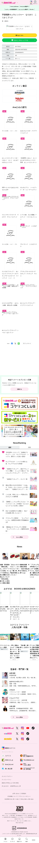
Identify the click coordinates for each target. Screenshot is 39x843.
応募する (19, 389)
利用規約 (23, 793)
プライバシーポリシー (25, 796)
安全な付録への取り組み (27, 799)
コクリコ (14, 659)
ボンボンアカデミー (7, 776)
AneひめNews (15, 6)
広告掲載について (12, 796)
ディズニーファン (6, 779)
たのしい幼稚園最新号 (11, 9)
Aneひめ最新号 (24, 6)
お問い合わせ (16, 793)
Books (32, 9)
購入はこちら (19, 35)
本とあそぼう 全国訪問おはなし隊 (11, 786)
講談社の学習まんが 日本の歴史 (10, 783)
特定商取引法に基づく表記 (12, 799)
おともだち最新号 (23, 9)
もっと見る (19, 537)
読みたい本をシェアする (21, 40)
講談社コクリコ (4, 649)
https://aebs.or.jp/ (19, 822)
